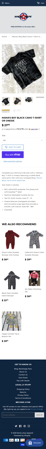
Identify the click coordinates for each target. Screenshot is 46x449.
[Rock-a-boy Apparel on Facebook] (20, 426)
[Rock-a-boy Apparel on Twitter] (16, 426)
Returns (23, 392)
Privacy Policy (23, 395)
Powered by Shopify (22, 435)
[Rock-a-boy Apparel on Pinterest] (24, 426)
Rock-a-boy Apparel (25, 433)
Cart (42, 3)
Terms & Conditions (23, 398)
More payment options (13, 161)
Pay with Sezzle (23, 381)
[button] (23, 129)
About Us (23, 372)
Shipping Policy (23, 389)
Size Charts (23, 378)
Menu (7, 3)
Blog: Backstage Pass (23, 369)
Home (4, 37)
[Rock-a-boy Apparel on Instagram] (29, 426)
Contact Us (23, 375)
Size (3, 135)
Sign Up (39, 415)
